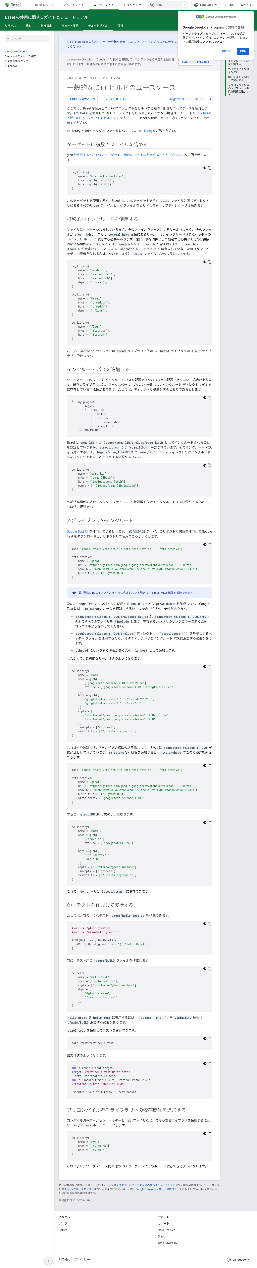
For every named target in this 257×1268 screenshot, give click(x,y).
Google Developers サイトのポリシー (157, 1189)
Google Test (75, 531)
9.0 (197, 99)
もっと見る (131, 4)
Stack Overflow (167, 1242)
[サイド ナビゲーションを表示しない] (48, 1261)
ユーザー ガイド (104, 4)
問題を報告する (82, 99)
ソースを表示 (115, 99)
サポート (163, 1223)
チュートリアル (98, 25)
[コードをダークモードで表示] (204, 168)
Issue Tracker (166, 1230)
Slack (161, 1236)
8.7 (203, 99)
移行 (120, 25)
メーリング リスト (153, 41)
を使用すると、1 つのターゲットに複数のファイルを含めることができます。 (128, 155)
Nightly (175, 99)
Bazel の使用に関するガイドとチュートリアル (46, 17)
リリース (10, 25)
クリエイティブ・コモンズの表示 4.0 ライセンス (144, 1185)
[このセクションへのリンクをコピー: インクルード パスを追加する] (134, 370)
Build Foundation (77, 41)
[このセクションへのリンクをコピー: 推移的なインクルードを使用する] (142, 219)
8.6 (210, 99)
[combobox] (168, 4)
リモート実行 (70, 25)
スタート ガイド (74, 4)
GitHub (229, 4)
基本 (28, 25)
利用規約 (64, 1259)
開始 (243, 51)
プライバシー (82, 1259)
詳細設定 (46, 25)
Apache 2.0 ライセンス (78, 1189)
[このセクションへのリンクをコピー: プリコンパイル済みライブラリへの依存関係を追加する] (190, 1110)
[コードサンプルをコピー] (209, 168)
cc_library (146, 131)
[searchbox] (27, 38)
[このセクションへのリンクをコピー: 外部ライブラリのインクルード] (138, 521)
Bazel (70, 77)
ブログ (63, 1223)
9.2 (184, 99)
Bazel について (44, 4)
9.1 (191, 99)
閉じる (226, 51)
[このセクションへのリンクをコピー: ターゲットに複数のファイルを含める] (152, 145)
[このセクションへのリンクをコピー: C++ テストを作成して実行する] (137, 905)
